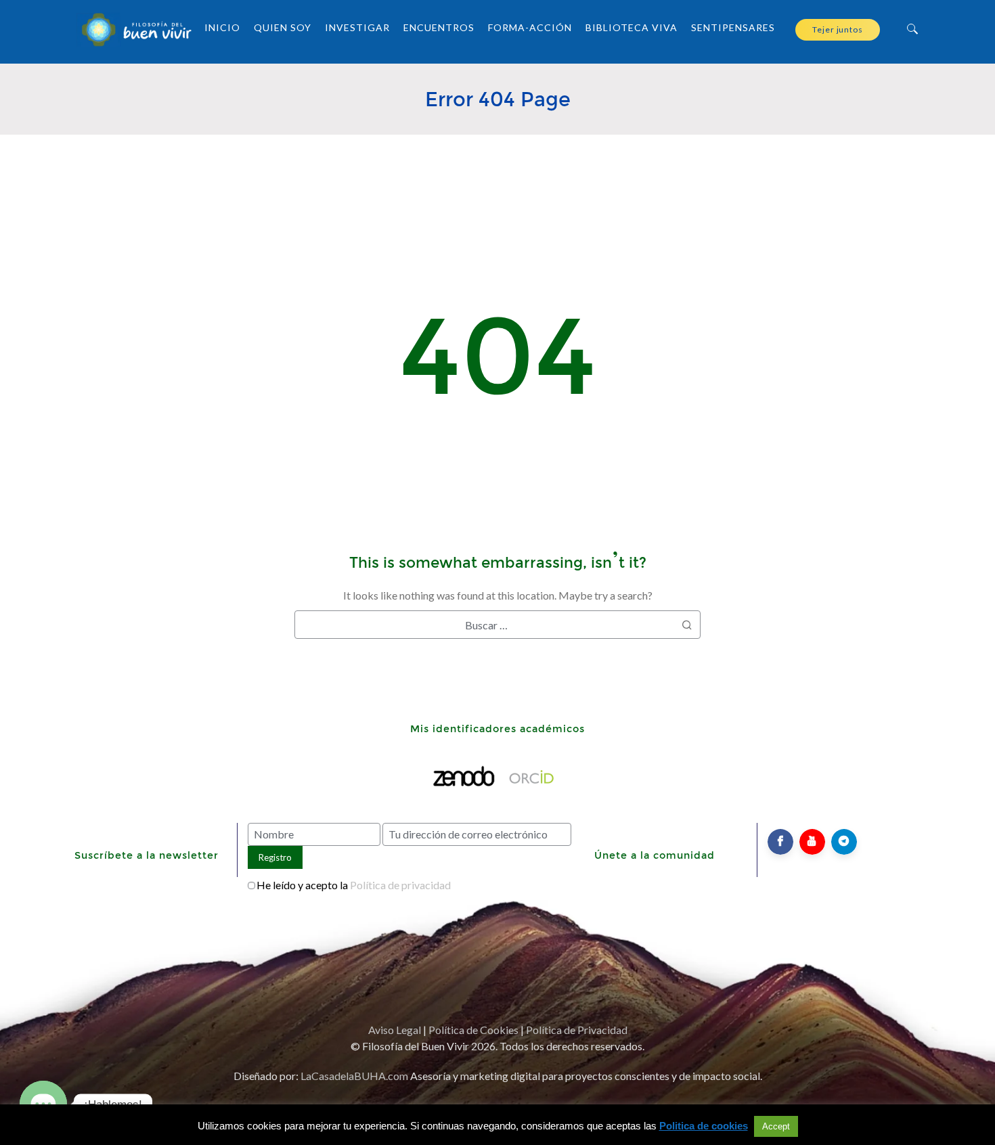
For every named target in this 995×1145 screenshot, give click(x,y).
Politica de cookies (703, 1125)
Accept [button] (776, 1126)
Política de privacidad (400, 884)
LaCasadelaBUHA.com (354, 1075)
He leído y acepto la (354, 884)
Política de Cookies (473, 1029)
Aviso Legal (394, 1029)
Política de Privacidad (576, 1029)
